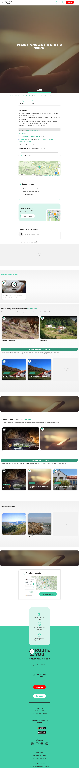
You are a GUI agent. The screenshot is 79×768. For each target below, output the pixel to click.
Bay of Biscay (26, 95)
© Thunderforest (45, 175)
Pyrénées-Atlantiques (18, 95)
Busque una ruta (41, 676)
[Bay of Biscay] (39, 524)
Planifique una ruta (41, 666)
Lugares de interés (5, 95)
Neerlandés (27, 141)
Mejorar (70, 2)
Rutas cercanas (27, 216)
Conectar (39, 696)
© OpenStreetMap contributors (54, 175)
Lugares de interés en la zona (30, 192)
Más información (23, 133)
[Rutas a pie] (58, 327)
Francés (50, 139)
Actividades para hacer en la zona (31, 189)
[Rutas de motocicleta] (20, 327)
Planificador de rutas (48, 594)
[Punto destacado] (58, 438)
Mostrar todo (32, 309)
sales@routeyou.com (40, 758)
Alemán (40, 139)
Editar (33, 103)
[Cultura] (20, 438)
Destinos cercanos (27, 194)
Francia (11, 95)
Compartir (23, 103)
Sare (30, 95)
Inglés (55, 139)
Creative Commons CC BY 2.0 (33, 130)
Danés (45, 139)
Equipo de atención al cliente (40, 767)
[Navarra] (14, 524)
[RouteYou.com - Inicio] (8, 2)
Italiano (21, 141)
